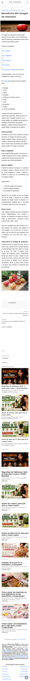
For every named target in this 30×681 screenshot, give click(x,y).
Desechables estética (23, 674)
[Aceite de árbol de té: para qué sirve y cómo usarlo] (15, 429)
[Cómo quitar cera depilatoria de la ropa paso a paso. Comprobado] (15, 611)
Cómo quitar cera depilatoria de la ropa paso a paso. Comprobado (14, 626)
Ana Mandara (5, 10)
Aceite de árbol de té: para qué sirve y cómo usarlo (15, 534)
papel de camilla (21, 656)
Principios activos (24, 669)
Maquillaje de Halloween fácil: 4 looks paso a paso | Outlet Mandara (15, 474)
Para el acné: (6, 65)
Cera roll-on (4, 671)
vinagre (5, 81)
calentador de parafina (7, 651)
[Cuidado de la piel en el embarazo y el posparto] (15, 550)
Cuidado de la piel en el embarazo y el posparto (12, 564)
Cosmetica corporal (6, 676)
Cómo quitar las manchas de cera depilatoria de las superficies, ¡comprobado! (14, 594)
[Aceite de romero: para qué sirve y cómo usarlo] (15, 403)
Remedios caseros (7, 620)
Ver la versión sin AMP (21, 639)
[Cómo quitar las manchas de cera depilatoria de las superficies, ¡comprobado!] (15, 579)
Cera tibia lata (5, 669)
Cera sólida (4, 666)
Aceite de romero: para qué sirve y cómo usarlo (13, 504)
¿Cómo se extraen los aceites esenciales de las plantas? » (15, 314)
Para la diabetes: (7, 55)
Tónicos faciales (24, 671)
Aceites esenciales (24, 666)
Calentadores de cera (23, 676)
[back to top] (26, 677)
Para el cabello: (6, 60)
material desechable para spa (21, 655)
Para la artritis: (6, 51)
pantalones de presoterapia (8, 657)
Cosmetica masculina (6, 679)
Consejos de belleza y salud (16, 10)
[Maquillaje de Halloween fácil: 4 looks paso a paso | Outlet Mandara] (15, 376)
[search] (27, 2)
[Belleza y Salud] (15, 2)
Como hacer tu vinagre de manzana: (13, 69)
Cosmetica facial (5, 674)
